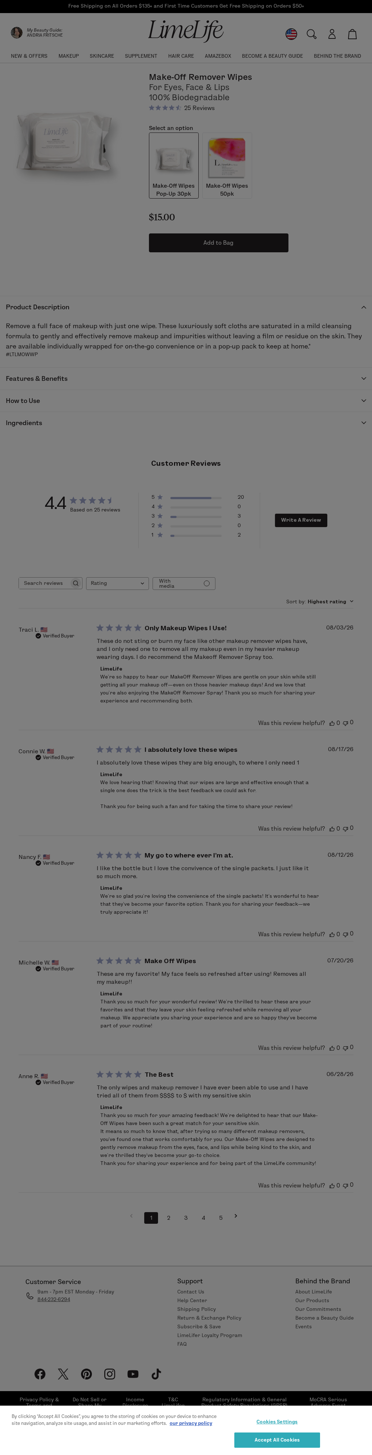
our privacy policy (191, 1423)
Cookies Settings (277, 1421)
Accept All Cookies (277, 1439)
